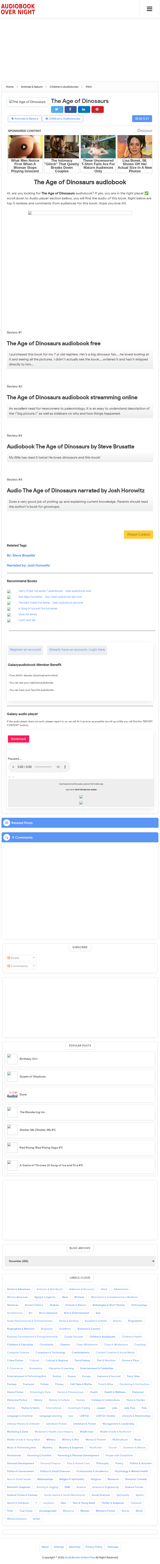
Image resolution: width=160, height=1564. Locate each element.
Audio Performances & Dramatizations (29, 1320)
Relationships (45, 1479)
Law (70, 1415)
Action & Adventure (18, 1289)
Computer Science (18, 1352)
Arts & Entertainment (76, 1312)
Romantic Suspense (18, 1487)
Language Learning (51, 1415)
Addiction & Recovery (82, 1289)
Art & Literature (48, 1312)
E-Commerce (15, 1368)
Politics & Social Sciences (55, 1471)
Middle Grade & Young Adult (23, 1439)
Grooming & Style (40, 1392)
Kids (144, 1407)
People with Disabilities (119, 1455)
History (38, 1399)
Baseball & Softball (96, 1320)
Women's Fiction (105, 1510)
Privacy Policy (94, 1546)
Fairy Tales (133, 1376)
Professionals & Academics (92, 1471)
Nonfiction (96, 1447)
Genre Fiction (15, 1392)
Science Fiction (134, 1487)
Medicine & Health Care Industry (54, 1431)
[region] (80, 1007)
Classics (65, 1344)
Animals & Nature (26, 118)
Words (125, 1510)
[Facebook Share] (71, 109)
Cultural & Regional (57, 1360)
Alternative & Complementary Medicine (114, 1297)
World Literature (16, 1518)
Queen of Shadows (33, 1076)
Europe (86, 1376)
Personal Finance (50, 1463)
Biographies (135, 1320)
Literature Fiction (56, 1423)
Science (81, 1487)
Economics (35, 1368)
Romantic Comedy (136, 1479)
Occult (113, 1447)
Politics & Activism (141, 1463)
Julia (114, 1407)
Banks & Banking (68, 1320)
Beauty (117, 1320)
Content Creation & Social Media (115, 1352)
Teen (63, 1502)
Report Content (138, 534)
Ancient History (34, 1304)
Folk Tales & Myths (81, 1384)
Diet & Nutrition (106, 1360)
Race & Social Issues (19, 1479)
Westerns (68, 1510)
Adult (104, 1289)
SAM (67, 1487)
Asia (98, 1312)
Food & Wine (105, 1384)
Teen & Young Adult (83, 1502)
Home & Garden (135, 1399)
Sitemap (59, 1546)
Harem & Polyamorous (70, 1392)
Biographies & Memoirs (20, 1328)
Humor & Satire (30, 1407)
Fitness (59, 1384)
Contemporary (80, 1352)
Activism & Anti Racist (50, 1289)
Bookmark (18, 739)
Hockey (80, 1399)
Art (30, 1312)
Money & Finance (96, 1439)
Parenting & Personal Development (78, 1455)
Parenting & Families (39, 1455)
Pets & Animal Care (78, 1463)
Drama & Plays (130, 1360)
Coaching (140, 1344)
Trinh (10, 1510)
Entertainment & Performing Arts (26, 1376)
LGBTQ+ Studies (105, 1415)
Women (84, 1510)
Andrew (54, 1304)
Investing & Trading (79, 1407)
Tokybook (135, 1502)
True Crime (25, 1510)
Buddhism (65, 1328)
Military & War (70, 1439)
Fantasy (12, 1384)
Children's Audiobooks (64, 118)
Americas (12, 1304)
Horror (11, 1407)
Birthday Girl (28, 1059)
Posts (14, 958)
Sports (140, 1494)
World (139, 1510)
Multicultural (120, 1439)
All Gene (79, 1297)
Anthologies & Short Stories (108, 1304)
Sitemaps (113, 1546)
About (45, 1546)
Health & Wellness (115, 1392)
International (53, 1407)
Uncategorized (47, 1510)
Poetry (119, 1463)
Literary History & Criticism (23, 1423)
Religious (96, 1479)
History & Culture (59, 1399)
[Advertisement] (80, 29)
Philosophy (102, 1463)
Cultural (34, 1360)
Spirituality (122, 1494)
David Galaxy (82, 1360)
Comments (19, 966)
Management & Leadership (118, 1423)
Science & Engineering (105, 1487)
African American (17, 1297)
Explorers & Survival (109, 1376)
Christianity (47, 1344)
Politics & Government (20, 1471)
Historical (138, 1392)
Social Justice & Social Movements (64, 1494)
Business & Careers (89, 1328)
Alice (65, 1297)
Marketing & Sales (17, 1431)
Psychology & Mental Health (131, 1471)
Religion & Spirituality (71, 1479)
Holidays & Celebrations (105, 1399)
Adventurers (121, 1289)
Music (137, 1439)
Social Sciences (101, 1494)
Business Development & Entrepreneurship (32, 1336)
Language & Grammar (20, 1415)
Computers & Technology (50, 1352)
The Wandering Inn (32, 1112)
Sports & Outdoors (18, 1502)
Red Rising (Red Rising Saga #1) (41, 1147)
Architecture (14, 1312)
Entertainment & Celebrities (96, 1368)
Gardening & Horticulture (135, 1384)
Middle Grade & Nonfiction (115, 1431)
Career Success (73, 1336)
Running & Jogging (47, 1487)
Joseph (101, 1407)
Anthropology (139, 1304)
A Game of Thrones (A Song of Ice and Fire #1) (51, 1165)
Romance (113, 1479)
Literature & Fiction (84, 1423)
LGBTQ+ (85, 1415)
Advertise (74, 1546)
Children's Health (132, 1336)
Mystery (47, 1447)
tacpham (48, 1502)
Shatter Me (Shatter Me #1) (38, 1130)
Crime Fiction (15, 1360)
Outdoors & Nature (134, 1447)
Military (51, 1439)
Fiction (44, 1384)
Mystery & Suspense (71, 1447)
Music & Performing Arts (21, 1447)
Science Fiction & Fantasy (22, 1494)
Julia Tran (129, 1407)
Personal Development (20, 1463)
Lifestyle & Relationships (136, 1415)
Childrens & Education (20, 1344)
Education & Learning (61, 1368)
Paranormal (14, 1455)
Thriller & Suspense (112, 1502)
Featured (28, 1384)
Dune (23, 1094)
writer (36, 1518)
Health (94, 1392)
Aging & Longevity (45, 1297)
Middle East (87, 1431)
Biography (47, 1328)
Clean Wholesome (87, 1344)
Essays (72, 1376)
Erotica (57, 1376)
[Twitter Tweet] (57, 109)
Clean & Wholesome (116, 1344)
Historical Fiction (17, 1399)
